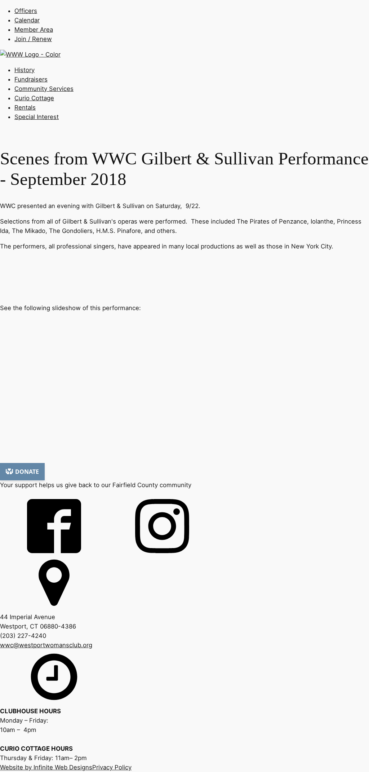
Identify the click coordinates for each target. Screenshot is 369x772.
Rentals (25, 107)
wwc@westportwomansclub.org (46, 645)
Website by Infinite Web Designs (46, 767)
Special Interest (36, 116)
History (24, 70)
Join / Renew (33, 39)
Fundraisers (31, 79)
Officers (25, 10)
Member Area (33, 29)
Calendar (27, 20)
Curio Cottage (34, 98)
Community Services (44, 88)
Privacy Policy (112, 767)
